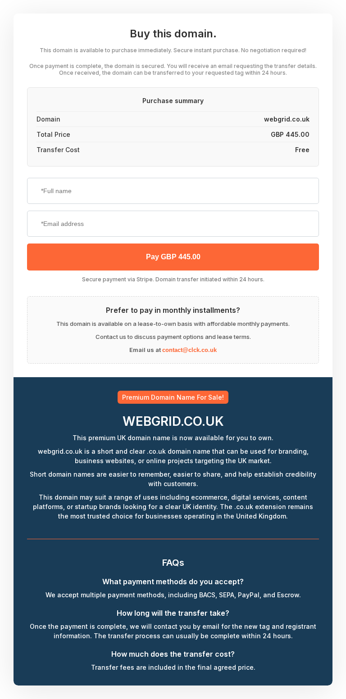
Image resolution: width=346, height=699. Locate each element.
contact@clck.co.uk (189, 350)
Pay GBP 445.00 (173, 257)
